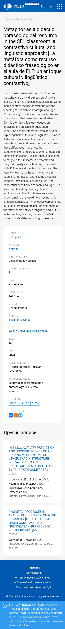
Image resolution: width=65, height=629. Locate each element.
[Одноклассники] (16, 415)
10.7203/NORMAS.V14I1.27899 (28, 331)
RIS (27, 403)
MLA (20, 403)
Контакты (34, 567)
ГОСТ (13, 403)
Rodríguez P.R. (17, 237)
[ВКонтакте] (11, 415)
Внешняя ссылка (20, 319)
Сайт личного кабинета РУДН (34, 587)
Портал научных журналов (34, 577)
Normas (13, 249)
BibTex (35, 403)
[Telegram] (20, 415)
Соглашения (34, 572)
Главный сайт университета (34, 582)
